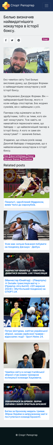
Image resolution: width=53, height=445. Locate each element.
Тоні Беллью (26, 159)
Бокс (6, 156)
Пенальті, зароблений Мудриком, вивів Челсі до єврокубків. (24, 203)
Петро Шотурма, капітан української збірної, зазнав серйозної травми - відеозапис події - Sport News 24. (26, 333)
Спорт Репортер (22, 5)
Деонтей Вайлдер (18, 156)
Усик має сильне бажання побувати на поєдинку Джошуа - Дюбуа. (25, 245)
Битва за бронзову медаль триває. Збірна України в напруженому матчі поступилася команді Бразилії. (26, 414)
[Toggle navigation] (46, 6)
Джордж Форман (12, 159)
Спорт (45, 39)
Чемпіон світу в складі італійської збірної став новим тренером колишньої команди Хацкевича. (24, 374)
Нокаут (31, 156)
